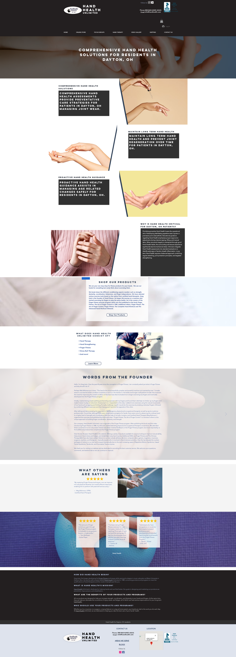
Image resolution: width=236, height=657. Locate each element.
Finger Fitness (103, 578)
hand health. (78, 602)
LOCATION (151, 629)
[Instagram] (120, 652)
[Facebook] (123, 652)
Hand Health (108, 580)
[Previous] (10, 414)
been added (94, 438)
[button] (161, 21)
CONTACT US (121, 629)
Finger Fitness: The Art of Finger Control (127, 417)
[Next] (226, 414)
